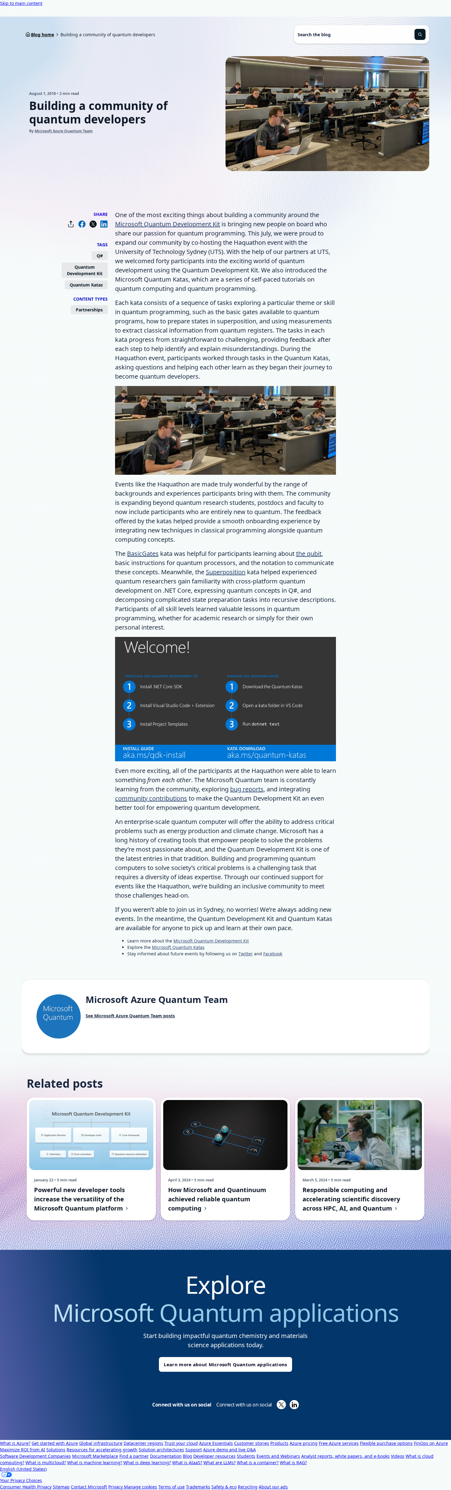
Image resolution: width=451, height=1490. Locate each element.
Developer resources (214, 1456)
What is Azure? (15, 1443)
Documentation (166, 1456)
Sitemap (61, 1487)
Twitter (245, 954)
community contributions (151, 798)
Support (193, 1450)
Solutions (55, 1450)
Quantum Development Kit (84, 270)
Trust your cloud (181, 1443)
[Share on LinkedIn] (104, 224)
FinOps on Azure (431, 1443)
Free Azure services (339, 1443)
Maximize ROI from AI (22, 1450)
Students (246, 1456)
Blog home (42, 34)
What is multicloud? (45, 1462)
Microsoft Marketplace (95, 1456)
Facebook (272, 954)
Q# (100, 256)
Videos (397, 1456)
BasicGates (143, 553)
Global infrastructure (100, 1443)
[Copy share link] (71, 224)
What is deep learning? (147, 1462)
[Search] (420, 34)
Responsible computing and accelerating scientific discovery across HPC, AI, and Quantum (351, 1199)
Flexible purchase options (386, 1443)
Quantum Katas (86, 285)
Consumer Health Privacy (26, 1487)
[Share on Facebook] (82, 224)
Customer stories (251, 1443)
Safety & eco (224, 1487)
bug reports (247, 789)
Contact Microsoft (89, 1487)
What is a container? (258, 1462)
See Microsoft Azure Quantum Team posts (130, 1016)
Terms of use (171, 1487)
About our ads (273, 1487)
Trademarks (198, 1487)
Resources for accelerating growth (102, 1450)
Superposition (225, 572)
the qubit (309, 553)
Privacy (116, 1487)
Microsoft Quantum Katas (178, 947)
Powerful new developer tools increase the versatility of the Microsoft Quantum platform (79, 1199)
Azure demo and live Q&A (229, 1450)
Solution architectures (161, 1450)
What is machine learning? (94, 1462)
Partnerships (89, 310)
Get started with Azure (55, 1443)
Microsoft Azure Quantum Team (64, 131)
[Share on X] (93, 224)
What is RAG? (293, 1462)
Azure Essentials (216, 1443)
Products (279, 1443)
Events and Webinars (278, 1456)
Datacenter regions (143, 1443)
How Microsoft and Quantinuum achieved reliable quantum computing (217, 1199)
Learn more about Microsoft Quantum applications (225, 1364)
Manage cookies (140, 1487)
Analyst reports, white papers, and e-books (345, 1456)
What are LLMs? (219, 1462)
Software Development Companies (35, 1456)
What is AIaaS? (187, 1462)
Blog (187, 1456)
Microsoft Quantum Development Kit (167, 224)
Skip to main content (21, 3)
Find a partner (134, 1456)
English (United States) (23, 1469)
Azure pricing (304, 1443)
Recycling (247, 1487)
